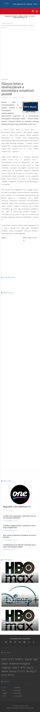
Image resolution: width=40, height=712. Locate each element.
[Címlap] (5, 4)
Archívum (9, 23)
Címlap (3, 23)
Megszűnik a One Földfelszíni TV (17, 507)
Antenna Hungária (19, 663)
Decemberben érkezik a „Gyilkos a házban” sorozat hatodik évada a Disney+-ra (20, 16)
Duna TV (30, 238)
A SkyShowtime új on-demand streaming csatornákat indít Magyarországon (19, 546)
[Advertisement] (20, 51)
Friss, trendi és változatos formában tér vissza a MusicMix (19, 536)
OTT (11, 659)
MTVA (25, 238)
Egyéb (5, 693)
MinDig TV (14, 671)
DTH (4, 659)
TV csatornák (7, 520)
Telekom (6, 667)
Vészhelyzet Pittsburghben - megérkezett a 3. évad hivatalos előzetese (19, 624)
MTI (35, 238)
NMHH (4, 671)
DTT (4, 510)
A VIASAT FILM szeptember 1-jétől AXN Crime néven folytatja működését (19, 517)
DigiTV (30, 667)
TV (23, 240)
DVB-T (15, 667)
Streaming (6, 549)
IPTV (22, 667)
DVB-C (19, 659)
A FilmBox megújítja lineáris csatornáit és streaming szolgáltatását (19, 526)
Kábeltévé (17, 687)
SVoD (28, 659)
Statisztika (17, 690)
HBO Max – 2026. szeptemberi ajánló (16, 577)
